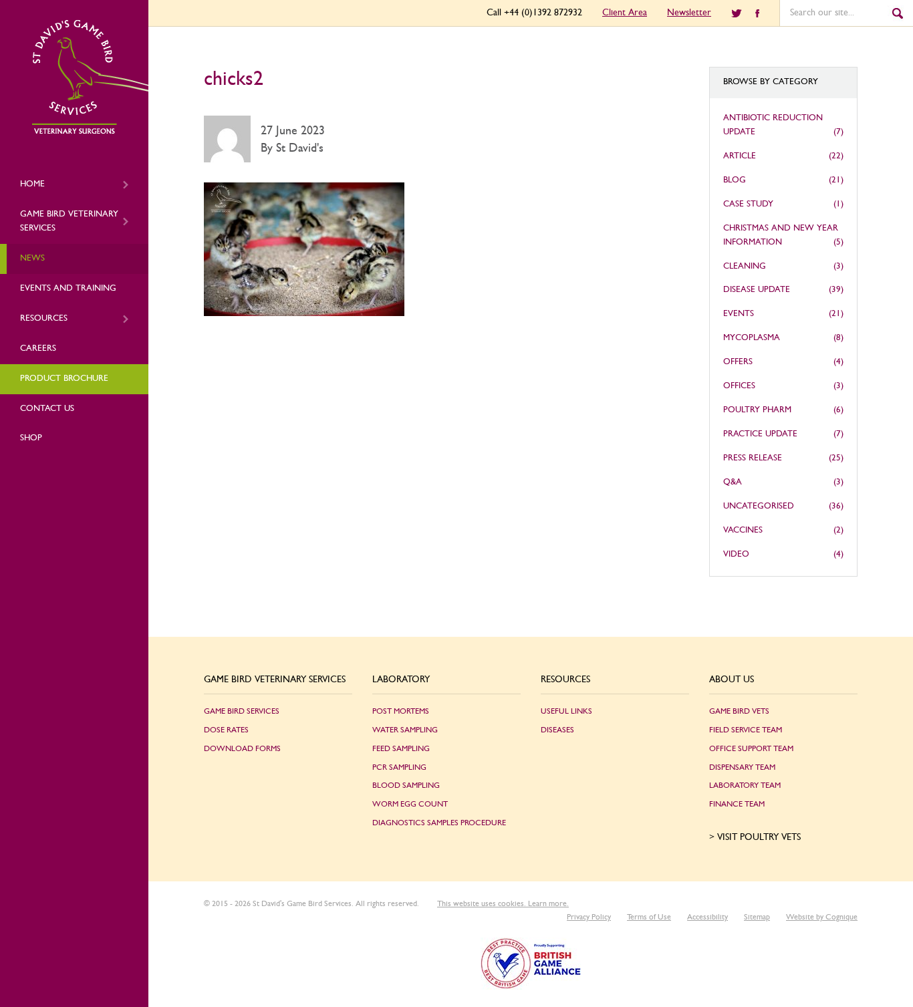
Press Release (752, 458)
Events (738, 313)
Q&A (732, 482)
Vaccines (743, 530)
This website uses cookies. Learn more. (503, 903)
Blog (734, 180)
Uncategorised (758, 506)
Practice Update (760, 434)
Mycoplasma (751, 337)
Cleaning (744, 266)
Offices (739, 386)
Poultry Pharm (757, 410)
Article (739, 156)
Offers (738, 361)
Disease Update (756, 289)
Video (736, 554)
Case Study (748, 204)
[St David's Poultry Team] (90, 131)
